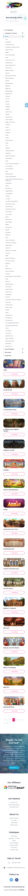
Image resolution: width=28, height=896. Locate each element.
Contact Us (13, 767)
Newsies (7, 229)
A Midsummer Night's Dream (12, 47)
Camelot (7, 96)
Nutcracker (8, 232)
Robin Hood (8, 268)
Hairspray (7, 148)
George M (7, 132)
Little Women (8, 211)
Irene (6, 171)
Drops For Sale (14, 849)
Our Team (14, 820)
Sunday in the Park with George (13, 299)
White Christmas (9, 338)
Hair (6, 145)
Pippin (6, 255)
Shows (6, 36)
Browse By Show (14, 807)
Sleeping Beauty (9, 284)
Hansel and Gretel (9, 150)
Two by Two (8, 333)
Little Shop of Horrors (10, 209)
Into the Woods (9, 168)
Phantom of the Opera (10, 250)
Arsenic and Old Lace (10, 65)
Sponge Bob (8, 294)
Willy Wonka (8, 343)
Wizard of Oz (8, 346)
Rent (6, 266)
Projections (8, 355)
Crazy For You (8, 111)
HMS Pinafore (8, 158)
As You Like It (8, 67)
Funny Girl (7, 130)
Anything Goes (9, 62)
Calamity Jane (8, 93)
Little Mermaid (8, 206)
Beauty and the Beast (10, 75)
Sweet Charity (8, 307)
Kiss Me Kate (8, 188)
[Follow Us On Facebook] (16, 880)
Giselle (6, 135)
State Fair (7, 297)
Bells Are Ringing (9, 78)
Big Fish (7, 80)
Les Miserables (8, 193)
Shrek (6, 279)
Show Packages (9, 349)
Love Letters (8, 214)
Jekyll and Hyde (9, 174)
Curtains (7, 114)
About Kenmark (14, 818)
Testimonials (14, 822)
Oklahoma (7, 235)
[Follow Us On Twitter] (11, 880)
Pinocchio (7, 253)
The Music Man (9, 320)
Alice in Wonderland (10, 55)
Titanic (6, 328)
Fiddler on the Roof (10, 122)
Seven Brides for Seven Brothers (13, 276)
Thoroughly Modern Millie (11, 325)
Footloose (7, 124)
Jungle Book (8, 183)
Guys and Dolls (8, 140)
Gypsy (6, 143)
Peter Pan (7, 248)
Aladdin (7, 52)
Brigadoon (7, 86)
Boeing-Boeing (9, 83)
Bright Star (8, 88)
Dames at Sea (8, 117)
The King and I (8, 317)
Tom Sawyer (8, 330)
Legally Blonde (9, 191)
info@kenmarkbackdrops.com (16, 867)
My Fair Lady (8, 227)
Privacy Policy (14, 825)
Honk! (6, 161)
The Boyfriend (8, 315)
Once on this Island (10, 240)
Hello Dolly (8, 153)
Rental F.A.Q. (14, 802)
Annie (6, 57)
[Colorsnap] (14, 787)
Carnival (7, 101)
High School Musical (10, 155)
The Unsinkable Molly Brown (12, 323)
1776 (6, 39)
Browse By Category (14, 804)
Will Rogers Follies (9, 341)
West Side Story (9, 336)
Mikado (7, 224)
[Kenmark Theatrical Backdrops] (14, 5)
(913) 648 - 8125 (16, 862)
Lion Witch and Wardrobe (11, 201)
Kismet (7, 185)
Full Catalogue (9, 30)
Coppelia (7, 109)
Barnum (7, 73)
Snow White (8, 286)
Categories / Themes (11, 33)
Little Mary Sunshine (10, 204)
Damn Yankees (9, 119)
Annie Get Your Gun (10, 60)
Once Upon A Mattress (10, 242)
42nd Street (8, 42)
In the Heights (8, 166)
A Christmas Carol (9, 44)
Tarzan (7, 312)
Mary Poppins (8, 222)
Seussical (7, 273)
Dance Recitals (14, 845)
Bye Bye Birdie (9, 91)
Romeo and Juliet (9, 271)
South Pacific (8, 292)
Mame (7, 217)
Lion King (7, 198)
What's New (14, 836)
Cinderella (7, 106)
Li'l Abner (7, 196)
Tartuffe (7, 310)
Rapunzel (7, 263)
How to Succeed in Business (12, 163)
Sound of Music (9, 289)
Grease (7, 137)
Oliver (6, 237)
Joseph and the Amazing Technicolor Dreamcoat (14, 180)
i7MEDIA (21, 890)
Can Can (7, 99)
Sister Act (7, 281)
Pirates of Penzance (10, 258)
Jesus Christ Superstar (10, 176)
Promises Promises (10, 260)
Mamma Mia (8, 219)
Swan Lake (8, 302)
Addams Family (9, 49)
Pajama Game (8, 245)
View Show (15, 374)
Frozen (7, 127)
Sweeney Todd (8, 304)
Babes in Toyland (9, 70)
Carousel (7, 104)
